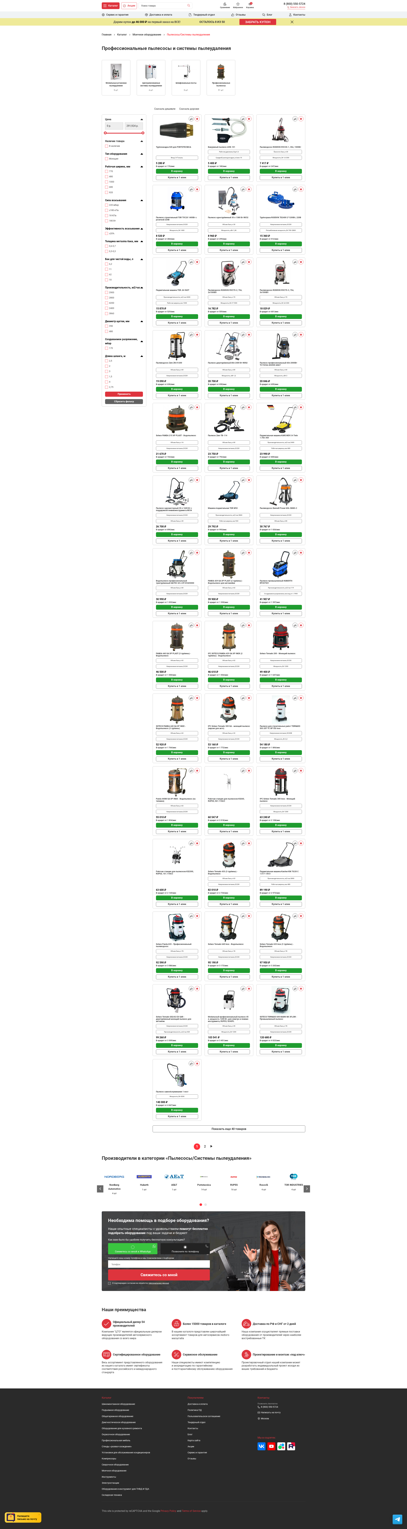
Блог (190, 1434)
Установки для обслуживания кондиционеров (126, 1452)
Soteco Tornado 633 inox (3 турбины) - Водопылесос (277, 945)
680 (111, 187)
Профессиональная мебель (116, 1440)
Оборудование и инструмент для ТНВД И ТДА (125, 1489)
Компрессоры (109, 1458)
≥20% (111, 233)
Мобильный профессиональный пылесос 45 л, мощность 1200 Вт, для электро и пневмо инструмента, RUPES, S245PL (228, 1019)
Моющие (113, 158)
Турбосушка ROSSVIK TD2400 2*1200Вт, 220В (280, 217)
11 (110, 269)
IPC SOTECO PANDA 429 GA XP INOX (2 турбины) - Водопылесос (225, 654)
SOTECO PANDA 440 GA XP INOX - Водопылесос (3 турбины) (171, 727)
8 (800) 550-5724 (294, 3)
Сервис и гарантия (197, 1452)
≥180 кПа (114, 210)
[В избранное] (197, 118)
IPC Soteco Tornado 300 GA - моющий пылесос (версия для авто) (229, 727)
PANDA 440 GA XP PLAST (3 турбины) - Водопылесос (173, 654)
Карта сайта (194, 1440)
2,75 (111, 387)
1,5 (110, 376)
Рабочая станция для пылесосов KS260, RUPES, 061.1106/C (226, 800)
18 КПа (112, 215)
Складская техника (112, 1495)
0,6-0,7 (112, 246)
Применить (124, 394)
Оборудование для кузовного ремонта (122, 1428)
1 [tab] (201, 1204)
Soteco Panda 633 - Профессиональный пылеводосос (173, 945)
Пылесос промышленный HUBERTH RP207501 (276, 582)
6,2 (110, 264)
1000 (111, 181)
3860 (111, 313)
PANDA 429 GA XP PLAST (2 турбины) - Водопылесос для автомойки (225, 582)
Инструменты (109, 1477)
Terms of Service (191, 1510)
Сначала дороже (189, 108)
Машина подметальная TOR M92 (223, 508)
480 (111, 176)
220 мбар (114, 205)
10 (110, 279)
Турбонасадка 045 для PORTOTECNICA (173, 147)
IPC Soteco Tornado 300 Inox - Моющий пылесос (277, 800)
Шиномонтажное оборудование (118, 1404)
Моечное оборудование (114, 1471)
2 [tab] (205, 1204)
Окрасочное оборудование (116, 1434)
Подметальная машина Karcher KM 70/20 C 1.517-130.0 (279, 872)
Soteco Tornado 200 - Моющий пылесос (277, 653)
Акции (191, 1446)
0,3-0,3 (112, 251)
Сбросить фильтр (124, 401)
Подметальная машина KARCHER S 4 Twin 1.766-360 (279, 436)
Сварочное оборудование (115, 1464)
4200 (111, 303)
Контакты (193, 1428)
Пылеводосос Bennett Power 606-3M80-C (278, 508)
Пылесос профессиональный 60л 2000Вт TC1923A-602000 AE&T (278, 364)
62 (110, 274)
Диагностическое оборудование (119, 1422)
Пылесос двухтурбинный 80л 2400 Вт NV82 (228, 363)
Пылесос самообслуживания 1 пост (172, 1092)
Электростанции (110, 1483)
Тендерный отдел (196, 1422)
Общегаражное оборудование (117, 1416)
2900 (111, 292)
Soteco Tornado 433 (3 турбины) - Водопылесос (223, 872)
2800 (111, 297)
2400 (111, 308)
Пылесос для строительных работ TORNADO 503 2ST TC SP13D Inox (280, 727)
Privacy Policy (168, 1510)
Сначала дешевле (164, 108)
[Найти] (189, 6)
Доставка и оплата (198, 1404)
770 (111, 171)
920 (111, 192)
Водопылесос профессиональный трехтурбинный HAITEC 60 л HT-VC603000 (175, 582)
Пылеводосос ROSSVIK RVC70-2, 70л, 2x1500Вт (225, 291)
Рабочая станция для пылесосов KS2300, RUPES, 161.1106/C (175, 872)
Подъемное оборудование (115, 1410)
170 (111, 348)
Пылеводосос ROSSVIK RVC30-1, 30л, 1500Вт (280, 147)
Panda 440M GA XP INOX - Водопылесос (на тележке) (175, 800)
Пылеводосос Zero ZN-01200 (169, 363)
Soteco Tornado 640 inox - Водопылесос (226, 944)
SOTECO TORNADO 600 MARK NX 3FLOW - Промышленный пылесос (278, 1018)
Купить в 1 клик (177, 177)
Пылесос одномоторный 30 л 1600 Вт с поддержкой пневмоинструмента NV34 (174, 509)
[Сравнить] (191, 118)
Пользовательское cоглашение (204, 1416)
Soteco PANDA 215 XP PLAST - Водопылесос (176, 435)
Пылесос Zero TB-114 (217, 435)
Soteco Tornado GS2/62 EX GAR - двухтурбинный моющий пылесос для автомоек (173, 1019)
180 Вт (112, 220)
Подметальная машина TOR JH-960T (172, 290)
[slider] (105, 132)
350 (111, 326)
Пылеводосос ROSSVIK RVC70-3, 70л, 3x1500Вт (277, 291)
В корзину (177, 171)
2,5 (110, 361)
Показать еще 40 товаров (229, 1129)
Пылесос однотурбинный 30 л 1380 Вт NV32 (228, 217)
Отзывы (192, 1458)
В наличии (114, 146)
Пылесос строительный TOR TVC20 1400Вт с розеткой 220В (176, 218)
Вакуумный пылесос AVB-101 (221, 147)
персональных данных (158, 1283)
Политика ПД (195, 1410)
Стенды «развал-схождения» (117, 1446)
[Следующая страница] (211, 1146)
